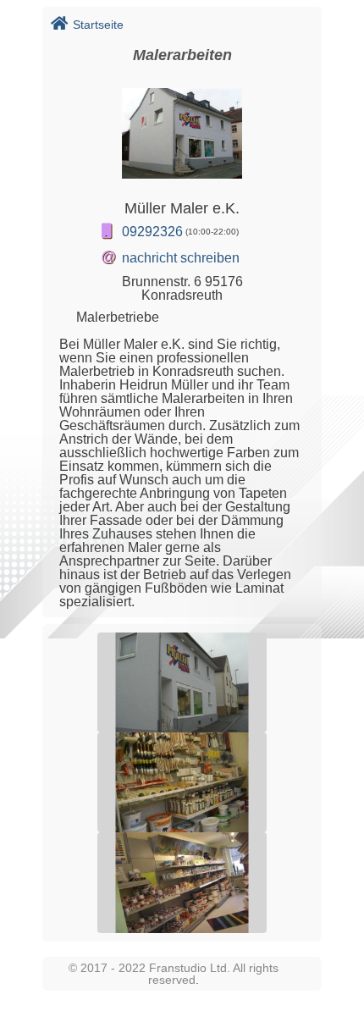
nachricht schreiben (181, 258)
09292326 (152, 231)
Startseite (98, 24)
